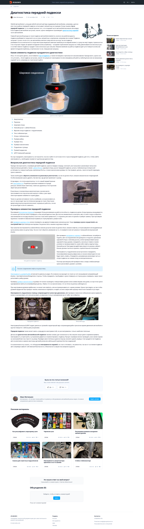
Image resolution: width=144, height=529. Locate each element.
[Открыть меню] (124, 2)
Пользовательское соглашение (103, 524)
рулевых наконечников (24, 282)
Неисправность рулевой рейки (21, 274)
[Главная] (11, 6)
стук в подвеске (44, 56)
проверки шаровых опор (21, 222)
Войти (133, 2)
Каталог (54, 518)
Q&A (53, 523)
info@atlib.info (98, 518)
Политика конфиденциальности (103, 521)
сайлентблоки (37, 168)
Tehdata (54, 525)
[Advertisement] (57, 361)
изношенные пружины (26, 212)
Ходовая (16, 6)
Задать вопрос (94, 399)
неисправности (18, 183)
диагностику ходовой (70, 30)
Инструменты (56, 521)
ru (127, 2)
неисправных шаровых (73, 235)
